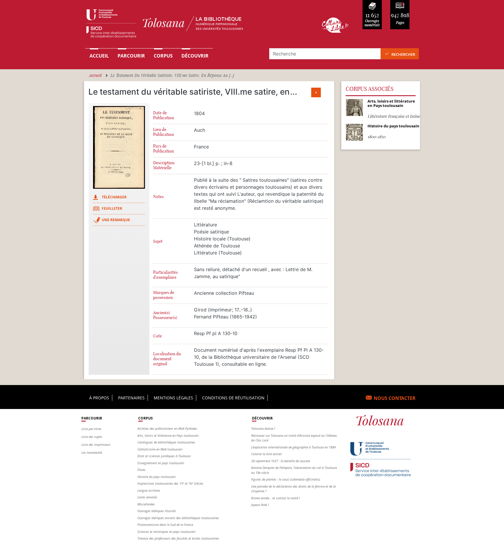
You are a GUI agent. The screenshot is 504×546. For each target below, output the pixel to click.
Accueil (99, 56)
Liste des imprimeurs (96, 444)
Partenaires (131, 398)
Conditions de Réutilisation (233, 398)
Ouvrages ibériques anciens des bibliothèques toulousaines (178, 518)
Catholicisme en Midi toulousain (159, 449)
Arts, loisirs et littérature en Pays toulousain (168, 435)
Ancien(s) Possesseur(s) (165, 315)
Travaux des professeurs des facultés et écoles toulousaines (178, 538)
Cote (157, 336)
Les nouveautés (91, 452)
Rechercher (403, 54)
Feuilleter (112, 208)
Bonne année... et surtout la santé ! (275, 498)
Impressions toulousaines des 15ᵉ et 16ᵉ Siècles (170, 483)
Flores (141, 469)
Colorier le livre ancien (266, 454)
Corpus (163, 56)
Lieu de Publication (163, 132)
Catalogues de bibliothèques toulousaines (166, 442)
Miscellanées (146, 504)
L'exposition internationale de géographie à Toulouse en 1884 (293, 447)
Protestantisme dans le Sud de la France (165, 524)
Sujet (157, 241)
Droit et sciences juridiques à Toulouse (163, 456)
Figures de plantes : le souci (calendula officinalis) (285, 479)
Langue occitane (148, 490)
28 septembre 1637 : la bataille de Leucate (280, 461)
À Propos (99, 398)
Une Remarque (116, 219)
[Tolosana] (194, 25)
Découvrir (195, 56)
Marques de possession (163, 295)
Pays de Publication (163, 149)
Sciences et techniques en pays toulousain (166, 531)
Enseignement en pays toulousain (160, 463)
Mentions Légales (173, 398)
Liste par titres (91, 429)
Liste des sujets (91, 436)
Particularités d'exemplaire (165, 275)
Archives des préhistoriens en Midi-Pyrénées (167, 428)
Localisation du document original (167, 358)
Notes (158, 196)
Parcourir (131, 56)
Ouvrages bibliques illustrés (156, 511)
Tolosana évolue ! (263, 428)
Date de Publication (163, 115)
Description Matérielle (163, 165)
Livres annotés (147, 497)
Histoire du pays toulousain (156, 476)
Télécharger (114, 197)
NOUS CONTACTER (395, 398)
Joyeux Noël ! (260, 504)
